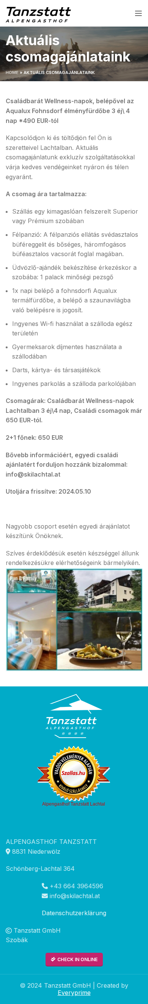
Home (12, 72)
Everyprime (74, 992)
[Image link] (74, 715)
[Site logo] (40, 12)
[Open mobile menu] (138, 13)
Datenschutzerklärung (74, 913)
